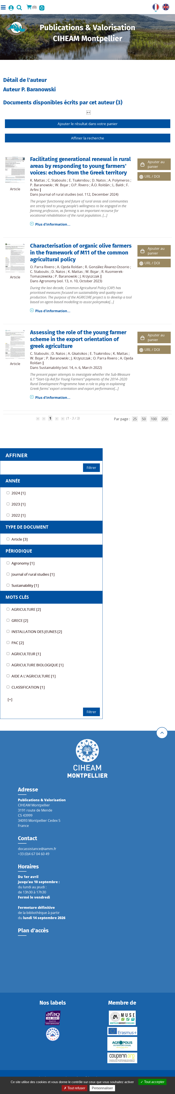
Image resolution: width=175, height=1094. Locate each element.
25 (135, 419)
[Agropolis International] (122, 1044)
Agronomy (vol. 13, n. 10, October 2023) (70, 281)
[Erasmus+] (122, 1031)
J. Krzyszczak (89, 276)
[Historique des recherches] (41, 7)
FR (154, 6)
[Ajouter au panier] (142, 164)
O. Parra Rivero (42, 267)
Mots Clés (17, 597)
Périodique (19, 551)
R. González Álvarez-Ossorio (107, 267)
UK (164, 6)
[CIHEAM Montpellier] (87, 758)
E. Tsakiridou (79, 180)
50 (144, 419)
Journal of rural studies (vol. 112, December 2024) (78, 194)
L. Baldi (118, 185)
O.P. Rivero (80, 185)
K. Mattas (37, 180)
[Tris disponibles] (88, 112)
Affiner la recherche (87, 138)
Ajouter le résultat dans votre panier (88, 123)
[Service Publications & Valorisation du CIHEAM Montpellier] (16, 27)
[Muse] (122, 1018)
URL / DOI (152, 176)
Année (13, 481)
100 (154, 419)
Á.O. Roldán (100, 185)
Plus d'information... (52, 224)
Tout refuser (76, 1088)
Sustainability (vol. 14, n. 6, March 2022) (70, 367)
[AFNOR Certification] (53, 1018)
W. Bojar (62, 185)
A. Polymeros (119, 180)
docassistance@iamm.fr (37, 848)
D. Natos (99, 180)
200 (165, 419)
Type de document (27, 527)
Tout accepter (153, 1082)
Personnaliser (102, 1088)
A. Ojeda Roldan (69, 267)
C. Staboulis (57, 180)
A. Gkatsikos (77, 353)
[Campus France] (53, 1034)
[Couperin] (122, 1058)
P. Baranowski (41, 185)
